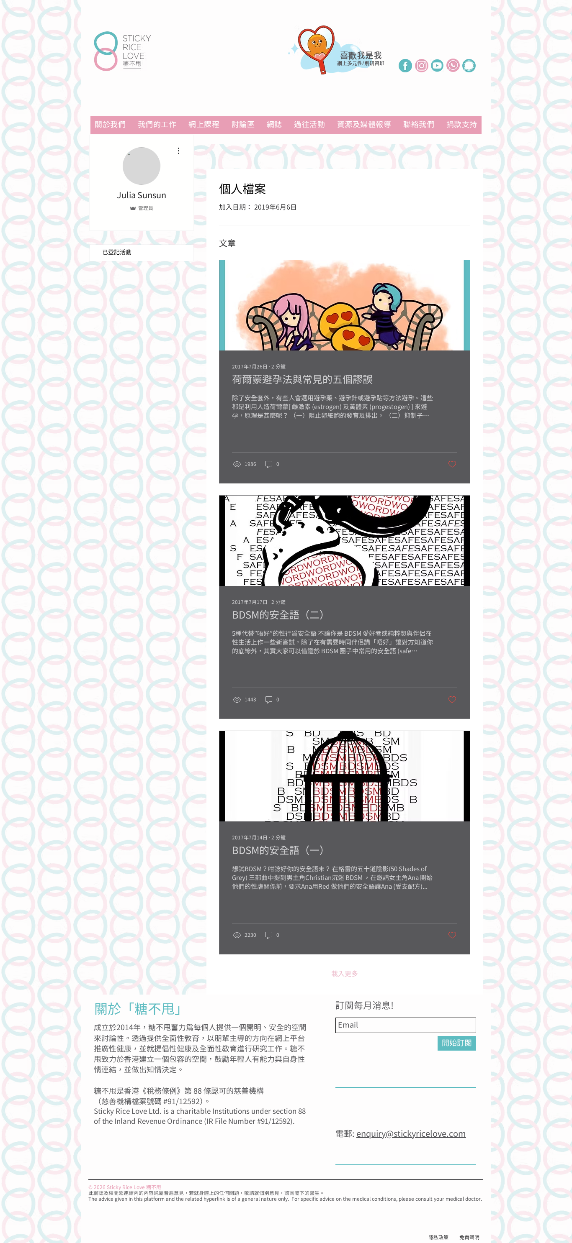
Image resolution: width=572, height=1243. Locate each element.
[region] (338, 63)
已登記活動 (116, 252)
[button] (364, 125)
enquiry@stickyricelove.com (411, 1134)
